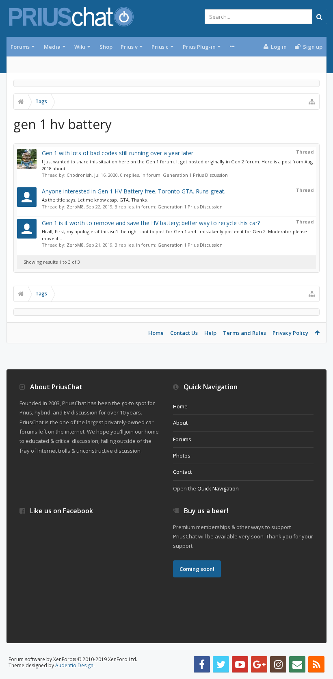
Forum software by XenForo (73, 659)
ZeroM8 (75, 207)
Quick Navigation (218, 488)
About (180, 422)
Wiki (79, 46)
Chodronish (79, 175)
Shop (105, 46)
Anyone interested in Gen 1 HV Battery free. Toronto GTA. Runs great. (133, 191)
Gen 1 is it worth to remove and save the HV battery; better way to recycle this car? (151, 223)
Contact (182, 471)
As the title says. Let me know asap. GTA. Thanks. (95, 200)
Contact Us (184, 332)
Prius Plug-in (199, 46)
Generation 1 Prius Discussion (195, 175)
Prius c (160, 46)
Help (210, 332)
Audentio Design (74, 665)
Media (52, 46)
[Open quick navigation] (312, 101)
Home (156, 332)
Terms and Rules (244, 332)
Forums (20, 46)
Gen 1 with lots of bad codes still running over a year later (117, 153)
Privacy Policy (290, 332)
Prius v (129, 46)
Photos (181, 455)
